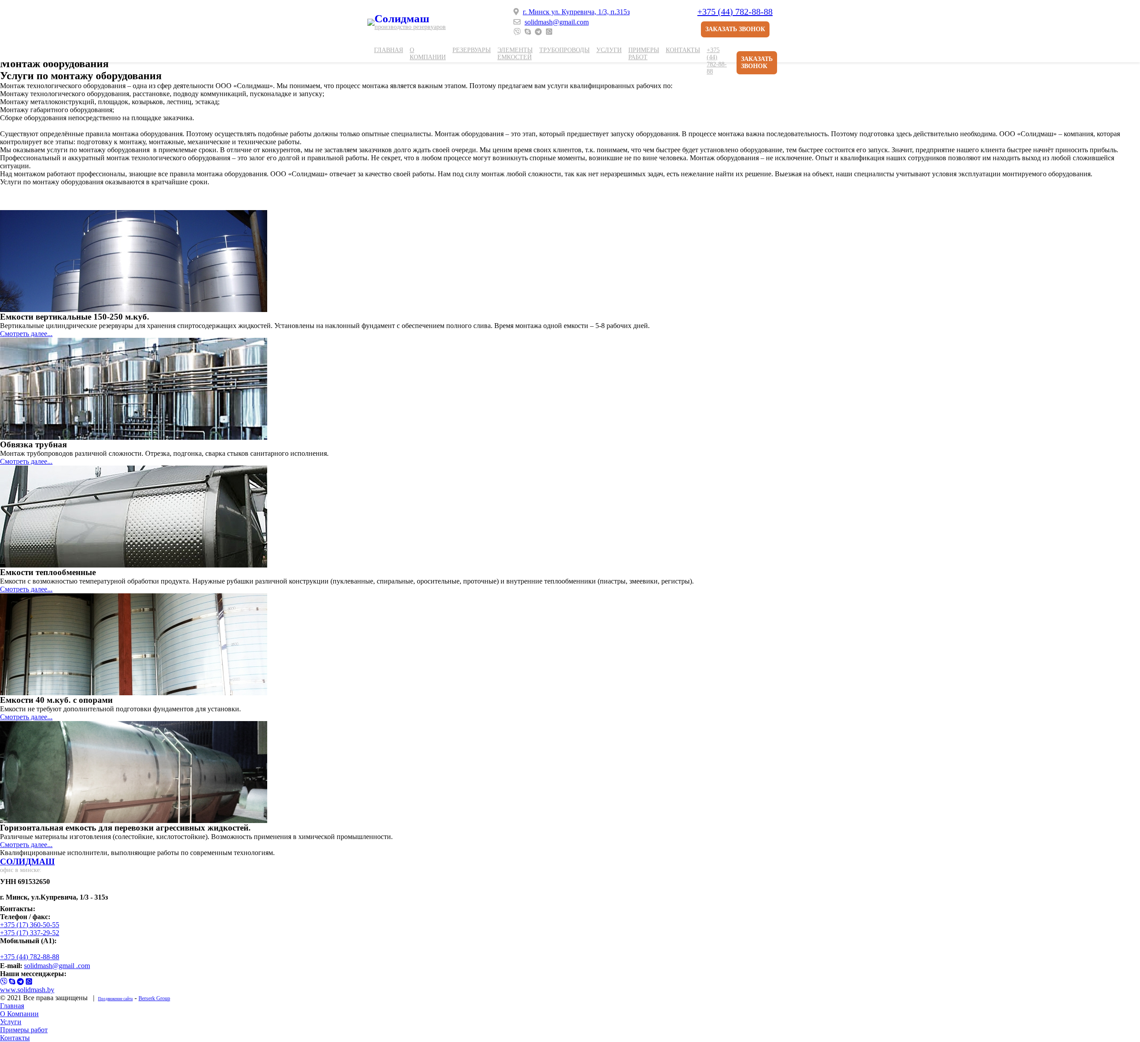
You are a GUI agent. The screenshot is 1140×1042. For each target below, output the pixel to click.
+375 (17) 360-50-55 (29, 924)
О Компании (19, 1014)
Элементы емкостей (515, 54)
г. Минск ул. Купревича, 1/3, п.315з (576, 12)
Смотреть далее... (26, 333)
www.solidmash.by (27, 989)
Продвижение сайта (115, 999)
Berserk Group (154, 998)
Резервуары (471, 50)
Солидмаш (402, 18)
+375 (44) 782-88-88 (735, 11)
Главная (388, 50)
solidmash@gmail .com (57, 965)
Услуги (609, 50)
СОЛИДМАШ (27, 861)
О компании (428, 54)
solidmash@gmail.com (557, 22)
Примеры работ (643, 54)
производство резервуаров (410, 27)
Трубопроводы (564, 50)
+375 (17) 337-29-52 (29, 933)
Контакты (683, 50)
